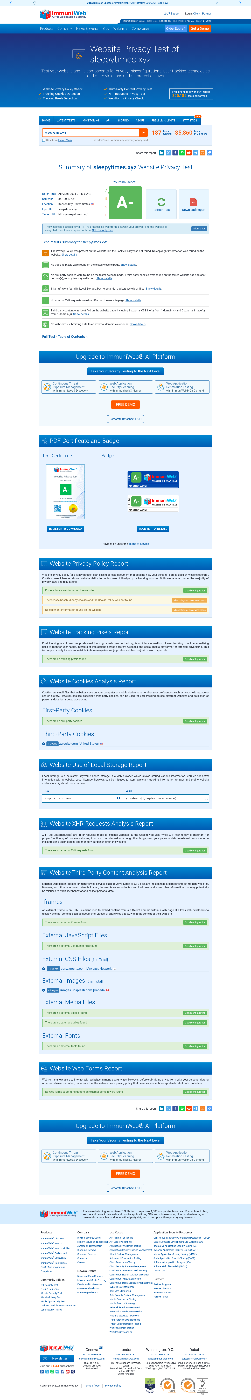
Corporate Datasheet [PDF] (126, 419)
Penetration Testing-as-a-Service (125, 1311)
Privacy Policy (113, 1385)
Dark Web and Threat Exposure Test (58, 1305)
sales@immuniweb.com (91, 1358)
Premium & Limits (163, 120)
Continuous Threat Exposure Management (130, 1282)
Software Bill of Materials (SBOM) (170, 1266)
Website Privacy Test (51, 1297)
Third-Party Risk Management (124, 1319)
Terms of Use (92, 1385)
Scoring (123, 120)
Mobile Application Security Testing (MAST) (175, 1254)
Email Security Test (50, 1289)
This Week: (178, 21)
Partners (159, 1279)
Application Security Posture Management (130, 1250)
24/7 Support (172, 13)
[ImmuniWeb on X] (47, 1370)
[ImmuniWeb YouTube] (67, 1370)
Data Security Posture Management (127, 1295)
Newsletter (59, 1358)
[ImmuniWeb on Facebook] (62, 1370)
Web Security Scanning (121, 1332)
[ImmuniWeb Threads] (73, 1370)
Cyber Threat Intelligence (121, 1287)
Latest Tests (66, 120)
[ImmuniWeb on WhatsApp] (52, 1370)
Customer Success (86, 1254)
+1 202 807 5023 (160, 1354)
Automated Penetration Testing (125, 1258)
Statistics (191, 119)
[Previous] (11, 3)
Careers (81, 1262)
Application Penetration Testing (125, 1246)
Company (83, 1232)
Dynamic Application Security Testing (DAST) (176, 1250)
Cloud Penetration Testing (122, 1262)
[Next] (239, 3)
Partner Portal (161, 1296)
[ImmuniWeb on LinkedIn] (42, 1370)
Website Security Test (51, 1293)
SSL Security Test (102, 230)
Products (46, 1232)
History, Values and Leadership (92, 1241)
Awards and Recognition (89, 1246)
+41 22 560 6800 (92, 1354)
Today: (199, 21)
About (140, 120)
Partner (206, 13)
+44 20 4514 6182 (126, 1354)
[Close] (216, 3)
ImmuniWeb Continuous (54, 1263)
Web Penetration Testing (121, 1328)
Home (46, 120)
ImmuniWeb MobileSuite (53, 1258)
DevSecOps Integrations (53, 1267)
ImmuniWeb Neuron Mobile (55, 1248)
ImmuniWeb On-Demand (54, 1253)
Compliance (47, 1271)
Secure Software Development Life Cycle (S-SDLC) (179, 1241)
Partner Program (162, 1284)
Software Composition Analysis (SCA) (173, 1262)
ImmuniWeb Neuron (51, 1243)
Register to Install (153, 529)
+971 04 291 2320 (194, 1354)
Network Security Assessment (124, 1307)
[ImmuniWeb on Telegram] (57, 1370)
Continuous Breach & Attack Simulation (129, 1274)
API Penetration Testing (121, 1237)
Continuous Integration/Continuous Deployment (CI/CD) (182, 1237)
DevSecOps (159, 1270)
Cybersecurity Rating (51, 1309)
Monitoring (91, 120)
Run (143, 132)
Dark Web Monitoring (120, 1291)
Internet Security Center (133, 21)
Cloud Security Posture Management (128, 1266)
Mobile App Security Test (53, 1301)
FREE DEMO (125, 404)
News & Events (86, 1271)
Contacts (82, 1258)
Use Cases (116, 1232)
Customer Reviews (86, 1250)
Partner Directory (162, 1288)
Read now (162, 2)
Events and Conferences (89, 1284)
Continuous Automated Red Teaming (128, 1270)
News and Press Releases (90, 1276)
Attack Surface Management (124, 1254)
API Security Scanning (120, 1241)
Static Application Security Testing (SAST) (174, 1258)
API (108, 120)
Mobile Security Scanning (122, 1303)
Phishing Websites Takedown (124, 1315)
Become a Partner (163, 1292)
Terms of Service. (139, 543)
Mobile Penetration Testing (122, 1299)
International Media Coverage (92, 1280)
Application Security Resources (173, 1232)
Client (196, 13)
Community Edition (53, 1279)
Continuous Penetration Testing (125, 1278)
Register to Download (65, 529)
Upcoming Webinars (87, 1292)
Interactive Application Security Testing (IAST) (176, 1246)
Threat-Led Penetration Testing (125, 1323)
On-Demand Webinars (88, 1288)
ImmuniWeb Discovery (53, 1238)
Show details (69, 254)
